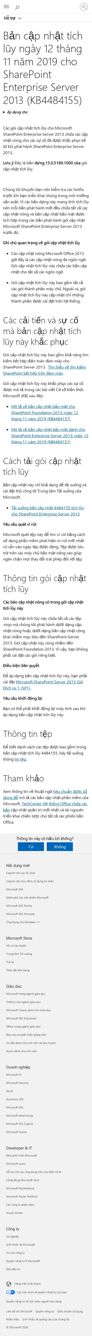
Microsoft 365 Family (19, 906)
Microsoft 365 (14, 889)
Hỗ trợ (10, 17)
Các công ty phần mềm (20, 1204)
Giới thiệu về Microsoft (20, 1244)
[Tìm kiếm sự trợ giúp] (18, 7)
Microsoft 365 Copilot (19, 1124)
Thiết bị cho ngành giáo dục (23, 1002)
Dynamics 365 (15, 1099)
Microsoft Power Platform (22, 1196)
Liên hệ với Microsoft (19, 1311)
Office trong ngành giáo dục (23, 1026)
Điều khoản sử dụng (70, 1311)
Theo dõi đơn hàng (17, 970)
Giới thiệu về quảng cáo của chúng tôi (46, 1319)
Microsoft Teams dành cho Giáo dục (28, 1010)
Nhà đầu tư (13, 1269)
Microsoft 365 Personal (20, 914)
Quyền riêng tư (45, 1311)
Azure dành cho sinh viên (21, 1051)
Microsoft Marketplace (20, 1188)
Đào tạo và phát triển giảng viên (26, 1035)
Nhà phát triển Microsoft (21, 1155)
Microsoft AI (13, 1074)
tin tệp (20, 759)
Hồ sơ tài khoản (16, 945)
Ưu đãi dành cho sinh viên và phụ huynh (31, 1043)
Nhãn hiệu (12, 1319)
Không (60, 846)
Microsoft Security (17, 1083)
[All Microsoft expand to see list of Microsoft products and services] (6, 7)
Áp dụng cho (17, 112)
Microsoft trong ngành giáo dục (25, 994)
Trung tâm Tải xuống (19, 954)
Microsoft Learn (16, 1164)
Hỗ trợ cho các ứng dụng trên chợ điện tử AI (33, 1172)
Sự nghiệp (12, 1236)
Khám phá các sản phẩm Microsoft (27, 897)
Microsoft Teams (16, 1132)
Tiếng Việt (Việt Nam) (27, 1284)
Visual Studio (14, 1213)
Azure (9, 1091)
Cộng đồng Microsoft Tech (22, 1180)
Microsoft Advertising (19, 1115)
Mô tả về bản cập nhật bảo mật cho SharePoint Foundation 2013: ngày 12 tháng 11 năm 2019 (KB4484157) (44, 412)
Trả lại (10, 962)
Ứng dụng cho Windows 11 (23, 922)
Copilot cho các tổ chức (20, 873)
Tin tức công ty (15, 1253)
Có (31, 846)
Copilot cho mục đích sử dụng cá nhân (30, 881)
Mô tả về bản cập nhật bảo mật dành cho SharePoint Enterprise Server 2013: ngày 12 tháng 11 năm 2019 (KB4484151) (49, 435)
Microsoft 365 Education (21, 1018)
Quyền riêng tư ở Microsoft (23, 1261)
